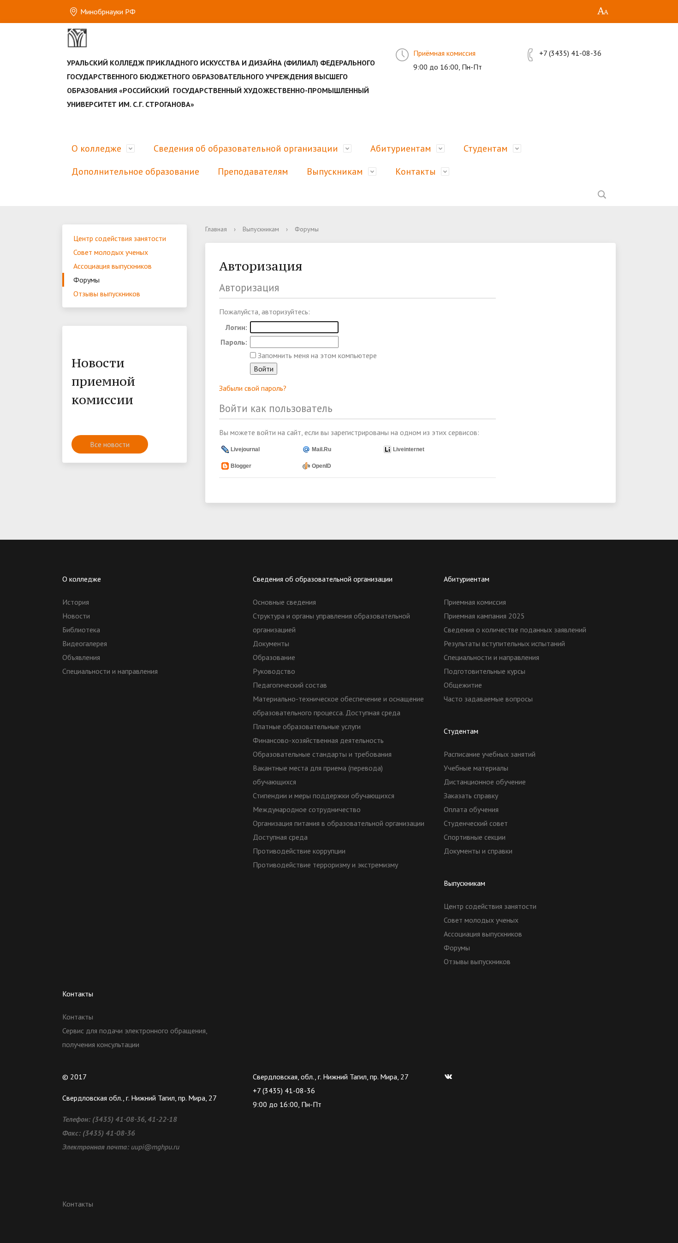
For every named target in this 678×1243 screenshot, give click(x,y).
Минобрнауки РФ (107, 11)
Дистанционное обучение (485, 781)
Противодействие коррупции (299, 850)
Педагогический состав (290, 684)
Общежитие (463, 684)
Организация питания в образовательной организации (338, 823)
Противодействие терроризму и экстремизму (325, 864)
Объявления (81, 657)
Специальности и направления (110, 671)
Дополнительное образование (135, 171)
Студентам (486, 148)
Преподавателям (253, 171)
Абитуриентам (400, 148)
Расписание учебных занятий (489, 754)
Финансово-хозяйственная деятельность (318, 740)
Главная (216, 229)
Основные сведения (284, 602)
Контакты (415, 171)
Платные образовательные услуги (307, 726)
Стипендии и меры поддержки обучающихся (323, 795)
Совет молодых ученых (110, 252)
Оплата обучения (471, 809)
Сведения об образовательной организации (246, 148)
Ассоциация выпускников (112, 266)
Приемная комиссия (475, 602)
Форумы (86, 279)
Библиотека (81, 629)
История (75, 602)
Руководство (274, 671)
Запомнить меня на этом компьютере (316, 355)
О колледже (96, 148)
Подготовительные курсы (484, 671)
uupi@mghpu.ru (155, 1146)
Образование (274, 657)
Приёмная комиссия (444, 53)
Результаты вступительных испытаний (504, 643)
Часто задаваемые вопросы (488, 698)
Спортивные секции (475, 837)
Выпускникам (335, 171)
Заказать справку (471, 795)
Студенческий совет (476, 823)
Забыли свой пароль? (252, 388)
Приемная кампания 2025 (484, 615)
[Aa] (603, 11)
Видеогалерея (84, 643)
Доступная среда (280, 837)
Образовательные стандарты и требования (322, 754)
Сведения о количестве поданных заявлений (515, 629)
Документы (271, 643)
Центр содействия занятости (119, 238)
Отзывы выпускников (106, 293)
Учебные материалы (476, 767)
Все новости (110, 444)
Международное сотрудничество (307, 809)
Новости (76, 615)
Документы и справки (478, 850)
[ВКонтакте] (451, 1077)
